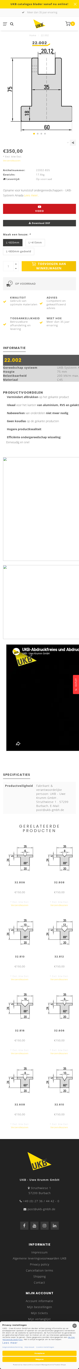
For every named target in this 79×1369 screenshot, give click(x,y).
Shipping (39, 1276)
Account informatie (39, 1301)
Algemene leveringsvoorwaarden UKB (39, 1258)
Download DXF (40, 223)
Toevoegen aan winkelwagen (51, 266)
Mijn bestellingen (39, 1307)
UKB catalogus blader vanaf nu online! (39, 4)
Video (39, 211)
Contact (39, 1282)
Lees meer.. (31, 195)
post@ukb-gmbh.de (42, 1209)
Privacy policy (39, 1264)
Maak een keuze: (17, 234)
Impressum (39, 1252)
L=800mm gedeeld (18, 251)
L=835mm (12, 242)
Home (32, 35)
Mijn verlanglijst (39, 1319)
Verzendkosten (12, 160)
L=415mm (35, 242)
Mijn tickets (39, 1313)
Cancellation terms (39, 1270)
